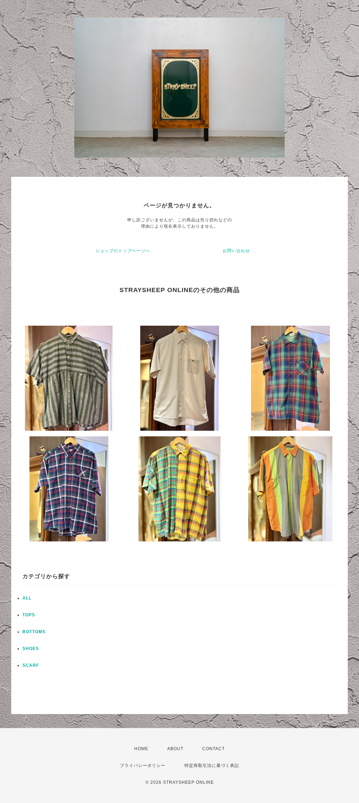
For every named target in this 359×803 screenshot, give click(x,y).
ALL (27, 598)
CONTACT (213, 748)
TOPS (28, 614)
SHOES (30, 648)
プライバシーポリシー (142, 765)
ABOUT (175, 748)
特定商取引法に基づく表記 (211, 765)
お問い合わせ (236, 250)
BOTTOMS (34, 631)
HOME (141, 748)
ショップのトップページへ (122, 250)
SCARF (30, 665)
